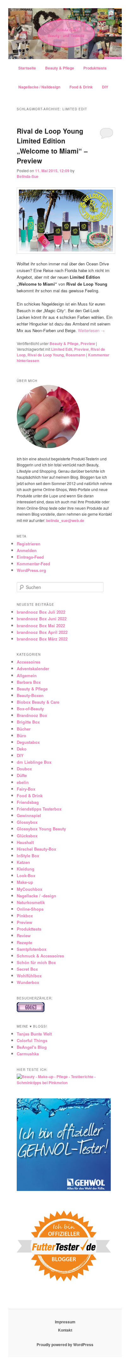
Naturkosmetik (31, 902)
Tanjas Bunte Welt (34, 1034)
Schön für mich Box (36, 962)
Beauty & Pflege (59, 68)
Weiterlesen (91, 330)
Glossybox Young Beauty (41, 829)
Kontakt (65, 1330)
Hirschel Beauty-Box (36, 849)
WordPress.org (31, 570)
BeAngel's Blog (32, 1047)
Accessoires (28, 662)
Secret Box (27, 969)
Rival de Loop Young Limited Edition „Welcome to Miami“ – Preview (52, 146)
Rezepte (24, 942)
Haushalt (25, 842)
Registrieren (28, 544)
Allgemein (27, 675)
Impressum (65, 1322)
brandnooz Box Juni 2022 (42, 619)
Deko (22, 749)
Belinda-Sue (27, 176)
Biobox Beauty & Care (38, 702)
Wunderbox (28, 982)
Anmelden (27, 550)
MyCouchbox (29, 889)
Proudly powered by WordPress (65, 1344)
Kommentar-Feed (33, 564)
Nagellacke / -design (36, 896)
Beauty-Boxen (30, 695)
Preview (87, 343)
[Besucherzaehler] (30, 1010)
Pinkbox (25, 916)
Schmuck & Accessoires (40, 956)
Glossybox (27, 822)
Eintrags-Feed (30, 557)
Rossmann (75, 355)
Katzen (23, 862)
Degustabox (28, 742)
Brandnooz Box (32, 715)
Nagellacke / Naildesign (39, 87)
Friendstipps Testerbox (39, 809)
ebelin (23, 782)
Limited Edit (61, 349)
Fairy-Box (26, 789)
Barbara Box (29, 682)
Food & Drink (81, 87)
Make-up (25, 882)
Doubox (24, 769)
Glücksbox (27, 836)
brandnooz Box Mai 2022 (41, 625)
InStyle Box (28, 856)
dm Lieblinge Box (34, 762)
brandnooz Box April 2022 (42, 632)
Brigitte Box (28, 722)
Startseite (27, 68)
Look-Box (26, 875)
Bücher (24, 729)
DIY (105, 87)
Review (24, 935)
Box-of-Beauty (30, 709)
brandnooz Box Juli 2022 (41, 612)
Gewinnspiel (29, 815)
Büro (21, 735)
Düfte (22, 775)
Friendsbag (28, 802)
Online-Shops (30, 909)
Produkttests (95, 68)
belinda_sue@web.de (65, 520)
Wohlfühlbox (29, 976)
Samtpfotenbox (31, 949)
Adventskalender (33, 668)
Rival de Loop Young (45, 355)
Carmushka (28, 1054)
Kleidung (25, 869)
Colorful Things (32, 1040)
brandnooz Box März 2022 (42, 639)
